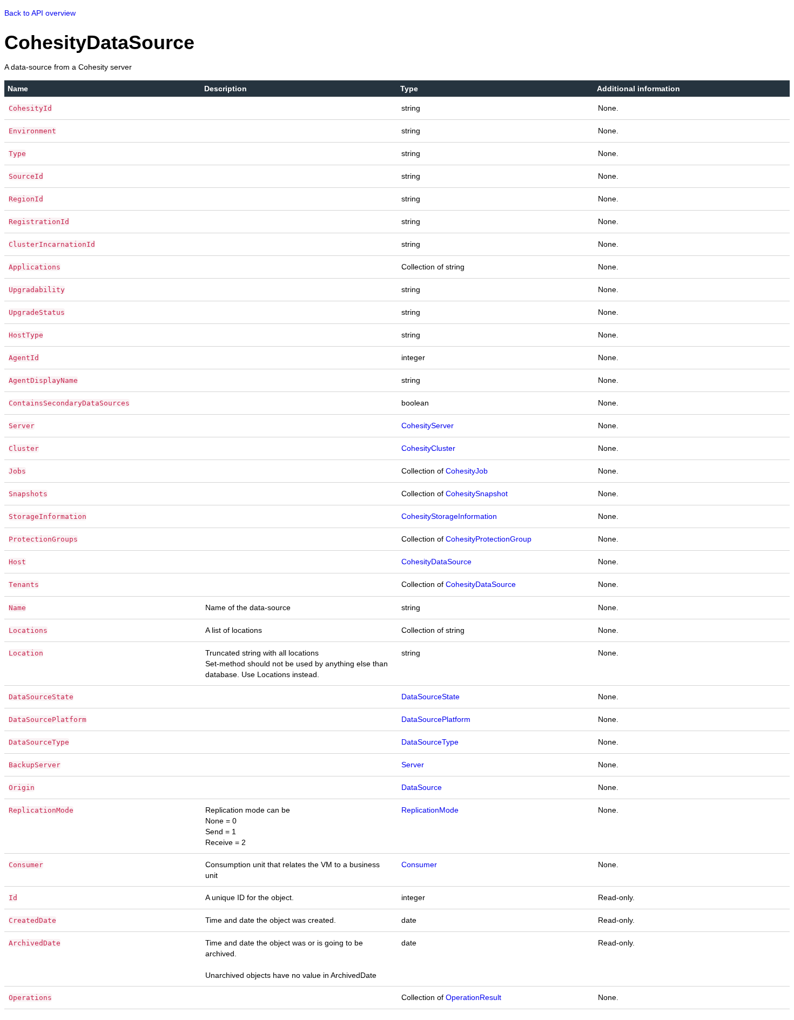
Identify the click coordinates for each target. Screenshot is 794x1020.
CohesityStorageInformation (449, 516)
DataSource (421, 787)
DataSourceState (430, 696)
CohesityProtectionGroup (488, 539)
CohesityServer (427, 425)
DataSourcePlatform (435, 719)
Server (412, 764)
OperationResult (473, 997)
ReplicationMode (430, 810)
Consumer (419, 864)
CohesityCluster (428, 448)
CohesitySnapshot (477, 493)
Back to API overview (40, 13)
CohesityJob (467, 471)
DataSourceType (430, 742)
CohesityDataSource (436, 561)
